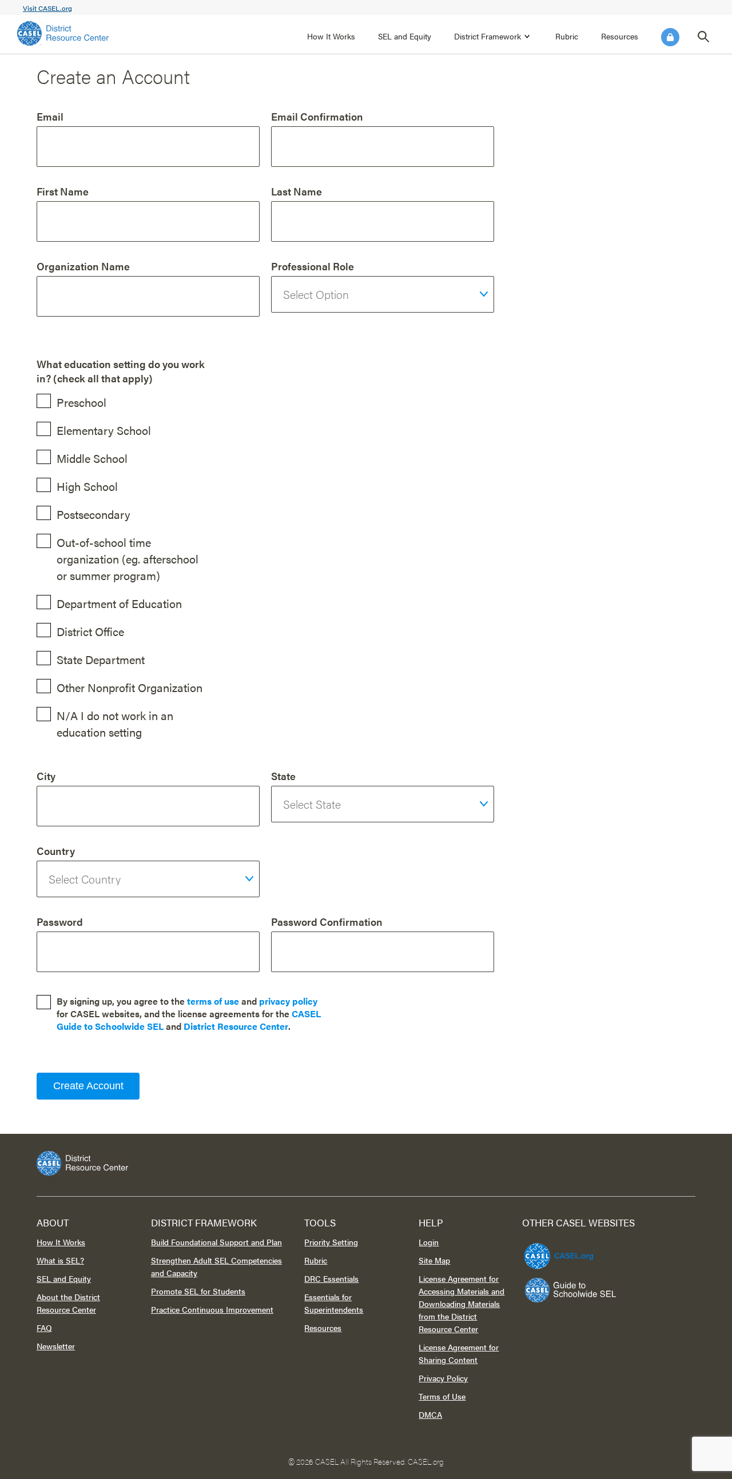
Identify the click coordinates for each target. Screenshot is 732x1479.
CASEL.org (426, 1461)
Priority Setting (331, 1242)
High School (87, 486)
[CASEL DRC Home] (366, 1163)
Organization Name (83, 266)
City (46, 776)
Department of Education (119, 603)
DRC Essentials (331, 1278)
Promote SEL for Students (198, 1291)
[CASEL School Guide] (570, 1290)
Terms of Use (442, 1396)
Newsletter (56, 1346)
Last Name (296, 191)
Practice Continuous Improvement (212, 1309)
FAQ (44, 1327)
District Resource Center (236, 1026)
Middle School (92, 458)
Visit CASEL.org (47, 8)
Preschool (81, 402)
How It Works (331, 36)
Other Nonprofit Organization (129, 687)
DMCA (430, 1414)
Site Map (434, 1260)
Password (60, 921)
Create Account (88, 1086)
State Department (101, 659)
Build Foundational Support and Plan (216, 1242)
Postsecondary (93, 514)
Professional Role (312, 266)
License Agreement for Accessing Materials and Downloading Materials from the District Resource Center (461, 1303)
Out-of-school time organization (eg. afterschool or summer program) (127, 558)
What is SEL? (60, 1260)
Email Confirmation (317, 116)
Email (50, 116)
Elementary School (104, 430)
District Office (90, 631)
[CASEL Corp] (557, 1251)
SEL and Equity (404, 36)
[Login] (670, 37)
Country (56, 851)
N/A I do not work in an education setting (115, 723)
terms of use (213, 1001)
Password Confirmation (327, 921)
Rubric (566, 36)
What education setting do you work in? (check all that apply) (121, 371)
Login (670, 37)
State (283, 776)
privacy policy (288, 1001)
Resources (619, 36)
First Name (63, 191)
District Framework (487, 36)
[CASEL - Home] (63, 33)
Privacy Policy (443, 1378)
